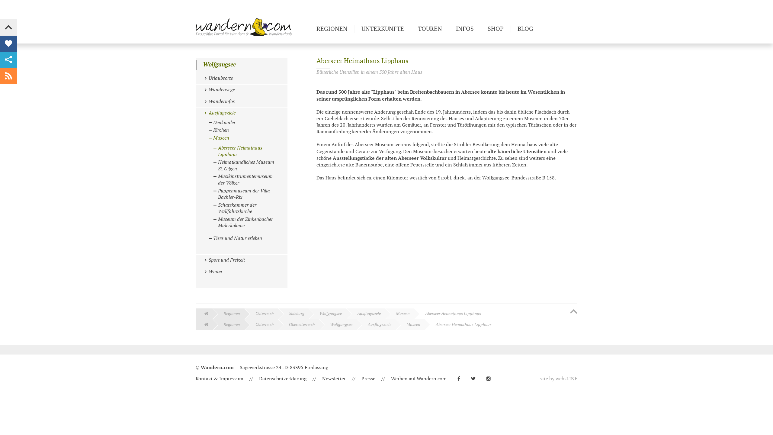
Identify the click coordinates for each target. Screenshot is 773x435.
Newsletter (334, 379)
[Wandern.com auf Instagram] (491, 379)
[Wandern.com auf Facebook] (461, 379)
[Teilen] (8, 60)
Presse (368, 379)
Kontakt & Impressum (219, 379)
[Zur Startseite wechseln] (254, 27)
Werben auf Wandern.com (419, 379)
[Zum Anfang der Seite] (573, 312)
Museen (403, 313)
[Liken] (8, 44)
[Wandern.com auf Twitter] (475, 379)
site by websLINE (558, 379)
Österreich (264, 313)
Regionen (231, 313)
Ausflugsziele (369, 313)
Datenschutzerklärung (282, 379)
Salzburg (296, 313)
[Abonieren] (8, 76)
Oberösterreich (302, 324)
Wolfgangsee (219, 64)
